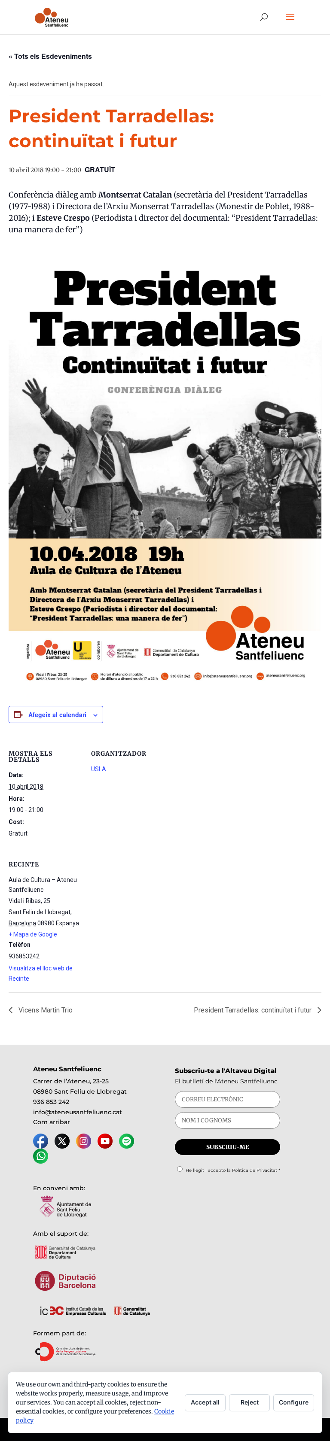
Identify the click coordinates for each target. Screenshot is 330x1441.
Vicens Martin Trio (45, 1010)
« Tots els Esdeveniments (50, 56)
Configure (294, 1402)
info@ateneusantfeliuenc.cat (77, 1112)
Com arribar (51, 1122)
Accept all (205, 1402)
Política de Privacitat (254, 1170)
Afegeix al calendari (57, 714)
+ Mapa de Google (33, 934)
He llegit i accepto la (233, 1170)
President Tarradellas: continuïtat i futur (253, 1010)
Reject (250, 1402)
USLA (98, 769)
